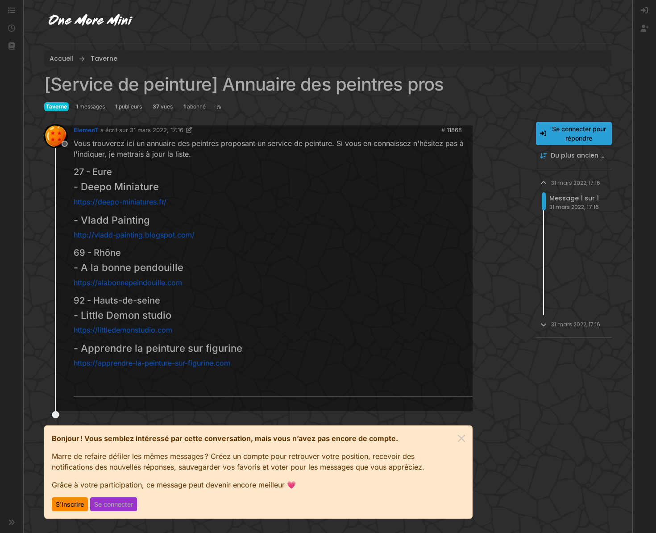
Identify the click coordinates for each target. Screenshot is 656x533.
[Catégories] (12, 11)
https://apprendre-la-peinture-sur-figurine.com (152, 362)
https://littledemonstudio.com (123, 329)
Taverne (56, 106)
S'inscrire (70, 504)
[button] (12, 46)
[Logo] (90, 21)
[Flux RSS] (218, 106)
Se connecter (113, 504)
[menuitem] (644, 11)
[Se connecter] (644, 11)
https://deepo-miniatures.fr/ (120, 201)
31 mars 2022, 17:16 (156, 129)
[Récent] (12, 28)
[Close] (461, 438)
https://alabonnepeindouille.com (128, 282)
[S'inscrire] (644, 28)
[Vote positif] (451, 386)
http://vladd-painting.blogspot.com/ (134, 234)
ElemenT (86, 129)
